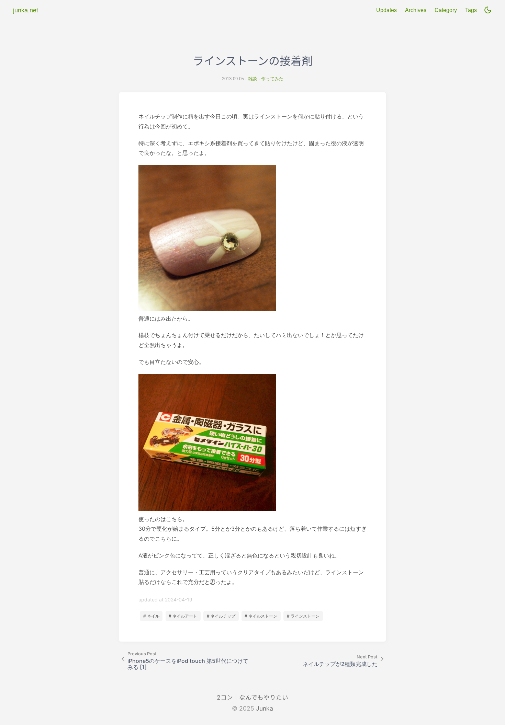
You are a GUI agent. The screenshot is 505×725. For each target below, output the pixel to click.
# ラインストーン (303, 616)
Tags (471, 10)
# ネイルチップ (221, 616)
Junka (264, 708)
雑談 (252, 78)
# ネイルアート (183, 616)
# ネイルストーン (261, 616)
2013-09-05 (233, 78)
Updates (386, 10)
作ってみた (272, 78)
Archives (415, 10)
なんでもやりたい (263, 697)
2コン (225, 697)
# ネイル (151, 616)
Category (446, 10)
